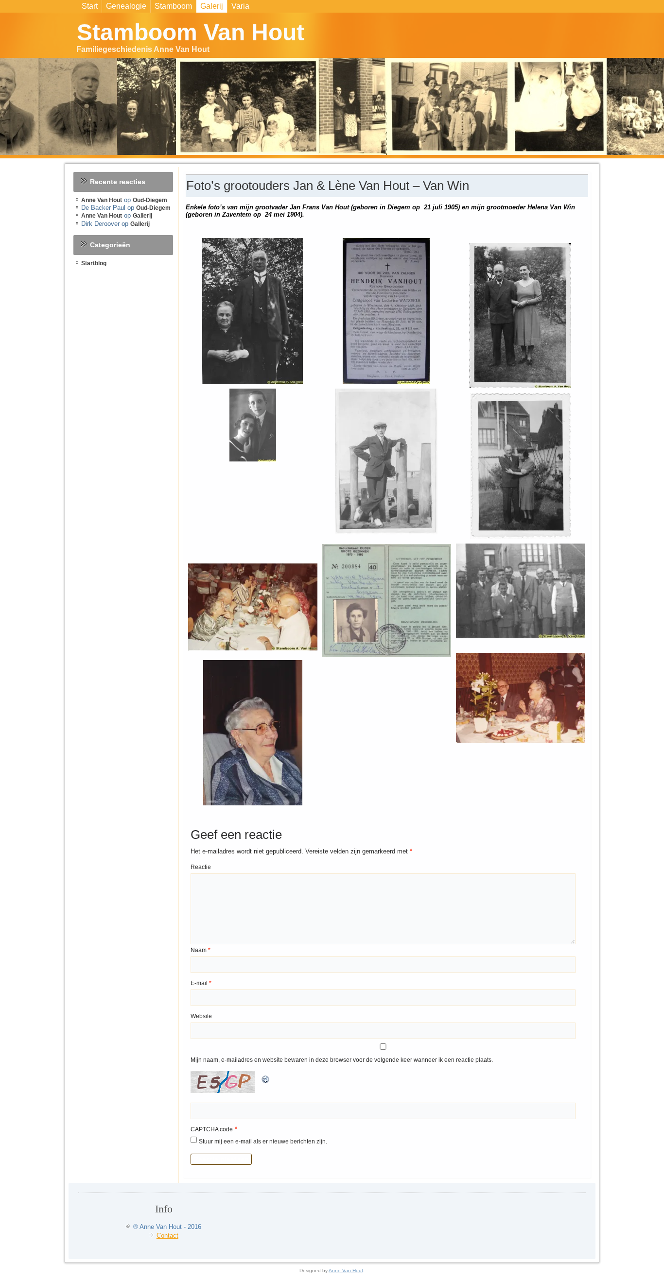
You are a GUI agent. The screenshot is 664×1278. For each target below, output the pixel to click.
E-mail (201, 983)
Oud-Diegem (150, 200)
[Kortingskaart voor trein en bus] (386, 600)
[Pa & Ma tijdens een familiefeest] (520, 697)
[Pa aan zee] (386, 461)
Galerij (211, 6)
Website (201, 1016)
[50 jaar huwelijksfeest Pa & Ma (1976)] (252, 606)
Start (90, 6)
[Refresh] (266, 1084)
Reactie (201, 867)
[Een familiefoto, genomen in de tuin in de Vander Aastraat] (520, 591)
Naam (200, 950)
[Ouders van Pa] (252, 311)
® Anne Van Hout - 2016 (167, 1226)
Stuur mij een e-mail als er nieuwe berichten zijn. (263, 1141)
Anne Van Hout (101, 200)
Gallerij (142, 215)
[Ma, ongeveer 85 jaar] (252, 732)
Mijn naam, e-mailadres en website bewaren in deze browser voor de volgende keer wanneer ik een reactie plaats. (342, 1059)
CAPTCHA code (212, 1129)
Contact (167, 1235)
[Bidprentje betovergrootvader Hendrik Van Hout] (386, 311)
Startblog (93, 263)
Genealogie (126, 6)
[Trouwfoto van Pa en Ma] (252, 425)
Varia (240, 6)
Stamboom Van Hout (190, 32)
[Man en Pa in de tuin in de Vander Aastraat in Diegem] (520, 466)
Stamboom (173, 6)
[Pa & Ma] (520, 315)
